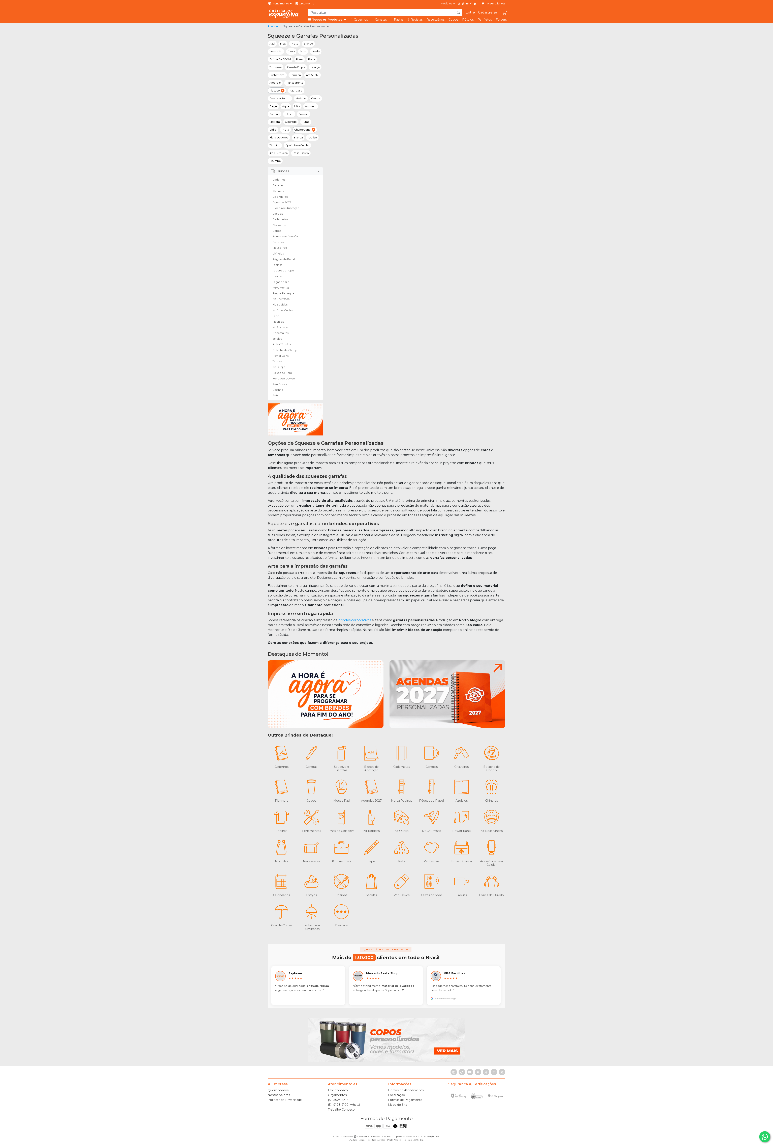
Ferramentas (281, 287)
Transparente (294, 82)
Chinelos (278, 253)
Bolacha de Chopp (285, 350)
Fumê (306, 121)
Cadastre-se (487, 12)
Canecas (278, 242)
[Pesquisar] (458, 12)
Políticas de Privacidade (285, 1100)
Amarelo (275, 82)
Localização (396, 1095)
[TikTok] (463, 3)
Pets (275, 395)
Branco (308, 43)
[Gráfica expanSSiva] (284, 13)
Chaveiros (279, 225)
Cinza (291, 51)
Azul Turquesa (279, 153)
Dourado (291, 121)
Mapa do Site (397, 1105)
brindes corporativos (354, 620)
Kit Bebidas (280, 304)
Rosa (303, 51)
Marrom (275, 121)
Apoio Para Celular (297, 145)
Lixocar (277, 276)
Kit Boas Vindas (282, 310)
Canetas (278, 185)
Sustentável (277, 75)
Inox (283, 43)
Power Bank (280, 355)
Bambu (303, 114)
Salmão (275, 114)
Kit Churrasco (281, 298)
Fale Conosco (338, 1090)
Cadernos (279, 179)
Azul (272, 43)
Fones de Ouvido (284, 378)
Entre (470, 12)
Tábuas (277, 361)
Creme (315, 98)
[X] (486, 1072)
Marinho (301, 98)
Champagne (302, 129)
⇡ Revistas (415, 19)
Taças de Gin (281, 282)
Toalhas (277, 264)
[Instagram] (459, 3)
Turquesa (276, 67)
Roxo (299, 59)
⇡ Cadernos (359, 19)
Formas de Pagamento (405, 1100)
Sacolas (278, 213)
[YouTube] (467, 3)
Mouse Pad (280, 247)
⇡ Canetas (379, 19)
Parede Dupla (296, 67)
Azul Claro (296, 90)
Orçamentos (337, 1095)
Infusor (289, 114)
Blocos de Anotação (286, 208)
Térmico (275, 145)
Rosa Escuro (301, 153)
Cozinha (278, 389)
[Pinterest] (471, 3)
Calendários (280, 196)
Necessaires (280, 333)
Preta (285, 129)
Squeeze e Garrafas (285, 236)
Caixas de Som (282, 372)
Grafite (312, 137)
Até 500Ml (312, 75)
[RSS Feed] (475, 3)
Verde (316, 51)
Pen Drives (280, 384)
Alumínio (310, 106)
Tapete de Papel (284, 270)
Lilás (297, 106)
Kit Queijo (279, 367)
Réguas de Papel (284, 259)
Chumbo (275, 160)
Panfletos (485, 19)
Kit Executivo (281, 327)
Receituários (435, 19)
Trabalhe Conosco (341, 1109)
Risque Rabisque (283, 293)
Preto (294, 43)
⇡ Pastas (397, 19)
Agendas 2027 (282, 202)
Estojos (277, 338)
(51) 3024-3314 (338, 1100)
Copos (453, 19)
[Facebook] (494, 1072)
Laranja (315, 67)
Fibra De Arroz (279, 137)
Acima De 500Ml (280, 59)
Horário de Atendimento (406, 1090)
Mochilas (278, 321)
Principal (273, 26)
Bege (273, 106)
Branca (298, 137)
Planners (278, 191)
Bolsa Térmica (282, 344)
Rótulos (468, 19)
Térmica (295, 75)
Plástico (275, 90)
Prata (311, 59)
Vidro (273, 129)
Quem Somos (278, 1090)
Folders (501, 19)
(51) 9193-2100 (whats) (344, 1105)
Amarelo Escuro (280, 98)
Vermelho (276, 51)
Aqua (285, 106)
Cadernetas (280, 219)
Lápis (276, 316)
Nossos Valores (279, 1095)
